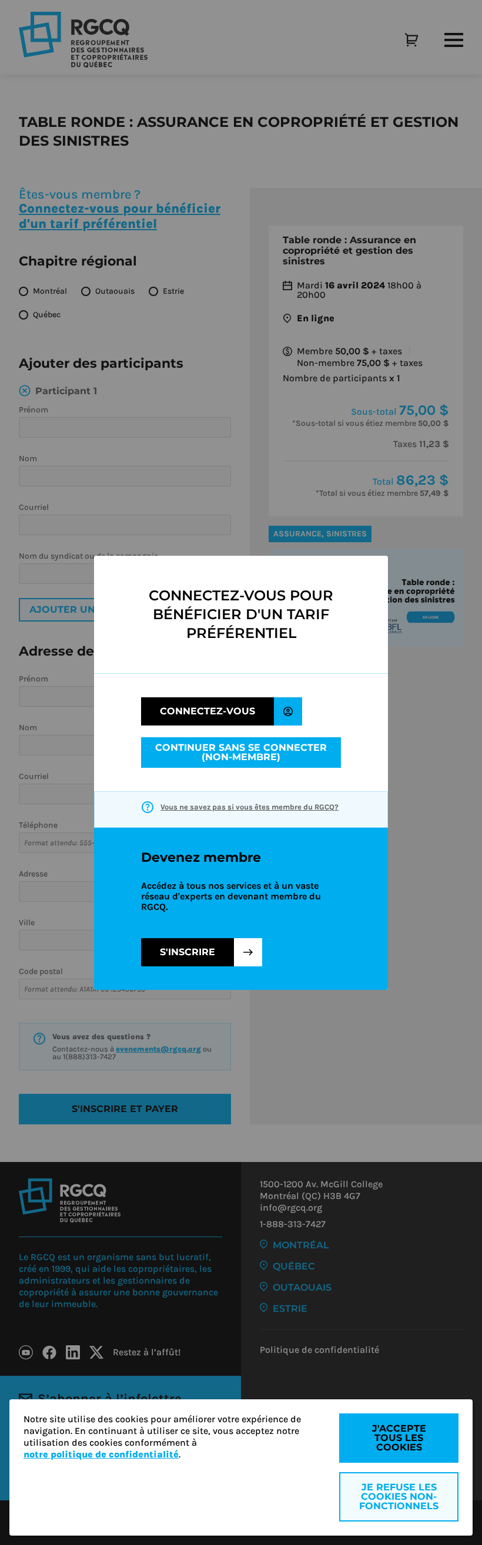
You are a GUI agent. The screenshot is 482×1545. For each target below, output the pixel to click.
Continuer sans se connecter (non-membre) (241, 752)
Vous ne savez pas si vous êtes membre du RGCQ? (249, 806)
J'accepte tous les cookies (399, 1438)
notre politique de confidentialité (101, 1454)
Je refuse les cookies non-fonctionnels (399, 1497)
